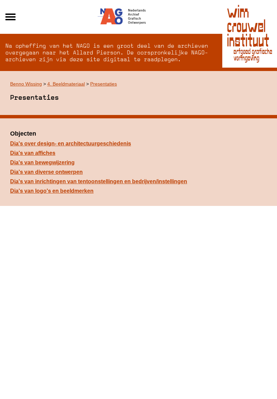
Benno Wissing (26, 84)
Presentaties (103, 84)
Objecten (23, 133)
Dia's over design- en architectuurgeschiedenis (70, 143)
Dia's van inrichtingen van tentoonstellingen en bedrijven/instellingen (98, 181)
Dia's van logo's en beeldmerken (52, 191)
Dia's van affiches (32, 153)
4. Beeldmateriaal (66, 84)
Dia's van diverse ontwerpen (46, 172)
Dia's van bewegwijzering (42, 162)
